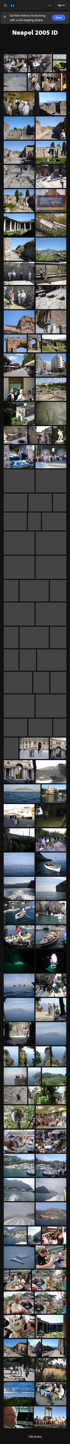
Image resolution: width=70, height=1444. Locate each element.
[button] (5, 18)
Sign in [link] (61, 5)
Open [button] (59, 17)
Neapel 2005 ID (35, 32)
